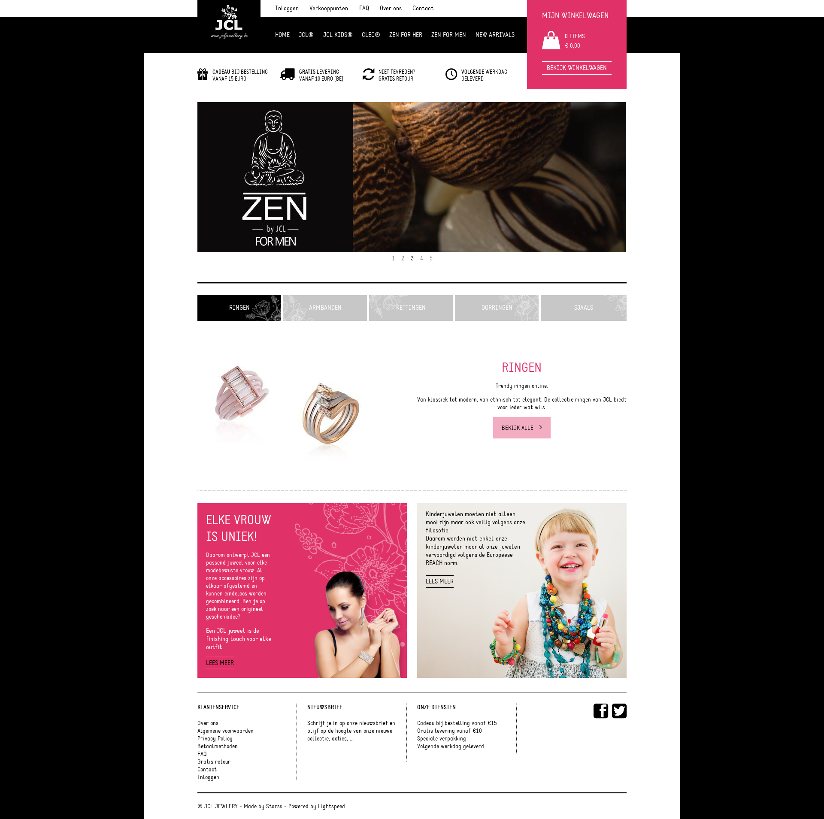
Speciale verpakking (441, 739)
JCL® (306, 35)
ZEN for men (448, 35)
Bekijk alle (518, 428)
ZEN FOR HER (405, 35)
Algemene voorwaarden (225, 731)
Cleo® (371, 35)
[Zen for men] (412, 177)
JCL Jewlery (229, 26)
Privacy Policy (215, 739)
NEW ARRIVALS (495, 35)
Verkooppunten (328, 8)
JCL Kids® (338, 35)
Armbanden (325, 308)
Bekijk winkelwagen (577, 68)
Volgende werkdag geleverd (450, 746)
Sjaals (583, 308)
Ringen (239, 308)
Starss (274, 806)
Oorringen (497, 308)
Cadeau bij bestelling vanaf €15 (457, 723)
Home (282, 35)
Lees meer (220, 663)
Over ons (391, 8)
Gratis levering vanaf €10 (449, 731)
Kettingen (411, 308)
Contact (423, 8)
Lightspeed (331, 806)
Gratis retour (213, 762)
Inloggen (287, 8)
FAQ (364, 8)
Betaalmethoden (217, 746)
